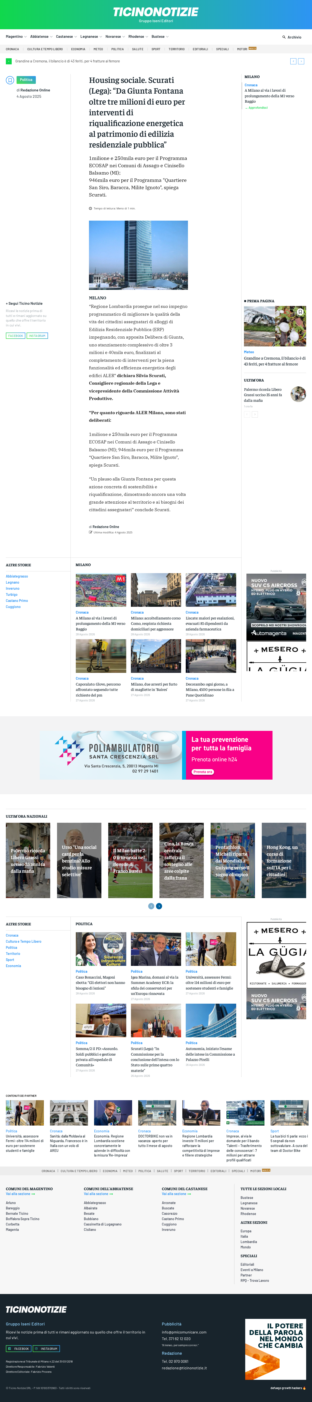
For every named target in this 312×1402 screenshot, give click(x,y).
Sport (275, 1131)
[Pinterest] (154, 545)
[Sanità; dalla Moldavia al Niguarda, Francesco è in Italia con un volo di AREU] (69, 1113)
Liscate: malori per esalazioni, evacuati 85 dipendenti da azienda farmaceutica (210, 623)
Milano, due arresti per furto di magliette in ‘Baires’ (154, 686)
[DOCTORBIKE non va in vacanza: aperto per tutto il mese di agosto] (157, 1113)
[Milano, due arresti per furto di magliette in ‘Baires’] (156, 656)
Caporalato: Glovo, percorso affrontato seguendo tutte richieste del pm (98, 689)
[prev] (293, 61)
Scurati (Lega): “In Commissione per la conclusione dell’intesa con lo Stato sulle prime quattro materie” (155, 1059)
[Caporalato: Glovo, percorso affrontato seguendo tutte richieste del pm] (101, 656)
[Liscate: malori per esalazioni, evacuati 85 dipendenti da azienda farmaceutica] (211, 590)
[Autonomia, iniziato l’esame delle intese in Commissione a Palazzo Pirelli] (211, 1021)
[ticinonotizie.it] (156, 11)
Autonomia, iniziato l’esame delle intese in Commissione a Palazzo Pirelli (210, 1054)
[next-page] (255, 414)
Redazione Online (35, 90)
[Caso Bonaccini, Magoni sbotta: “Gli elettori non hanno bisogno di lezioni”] (101, 949)
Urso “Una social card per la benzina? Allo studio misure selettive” (79, 860)
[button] (291, 37)
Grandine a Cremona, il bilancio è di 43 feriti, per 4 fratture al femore (67, 61)
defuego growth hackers (286, 1388)
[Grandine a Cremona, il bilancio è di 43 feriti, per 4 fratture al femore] (275, 326)
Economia (101, 1131)
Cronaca (251, 85)
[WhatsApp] (165, 545)
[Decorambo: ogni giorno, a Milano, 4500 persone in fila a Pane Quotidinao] (211, 656)
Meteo (249, 352)
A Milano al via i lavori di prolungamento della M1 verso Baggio (269, 95)
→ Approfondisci (256, 107)
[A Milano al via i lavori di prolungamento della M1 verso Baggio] (101, 590)
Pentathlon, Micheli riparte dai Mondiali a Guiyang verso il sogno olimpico (232, 860)
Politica (26, 79)
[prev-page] (247, 414)
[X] (143, 545)
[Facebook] (131, 545)
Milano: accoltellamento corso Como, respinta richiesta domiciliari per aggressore (156, 623)
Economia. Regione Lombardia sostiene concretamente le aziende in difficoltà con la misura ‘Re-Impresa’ (112, 1145)
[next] (301, 61)
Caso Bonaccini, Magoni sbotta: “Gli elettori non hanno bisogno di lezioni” (100, 982)
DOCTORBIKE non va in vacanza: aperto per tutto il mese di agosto (155, 1141)
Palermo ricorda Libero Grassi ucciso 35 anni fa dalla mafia (263, 394)
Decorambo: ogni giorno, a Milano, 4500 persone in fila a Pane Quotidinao (210, 689)
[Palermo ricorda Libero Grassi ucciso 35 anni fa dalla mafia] (298, 394)
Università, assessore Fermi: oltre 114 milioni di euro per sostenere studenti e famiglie (209, 982)
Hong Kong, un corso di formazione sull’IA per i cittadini (282, 860)
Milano (252, 76)
